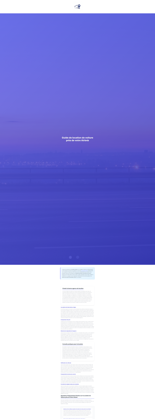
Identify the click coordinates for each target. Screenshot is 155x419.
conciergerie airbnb (84, 270)
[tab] (77, 412)
